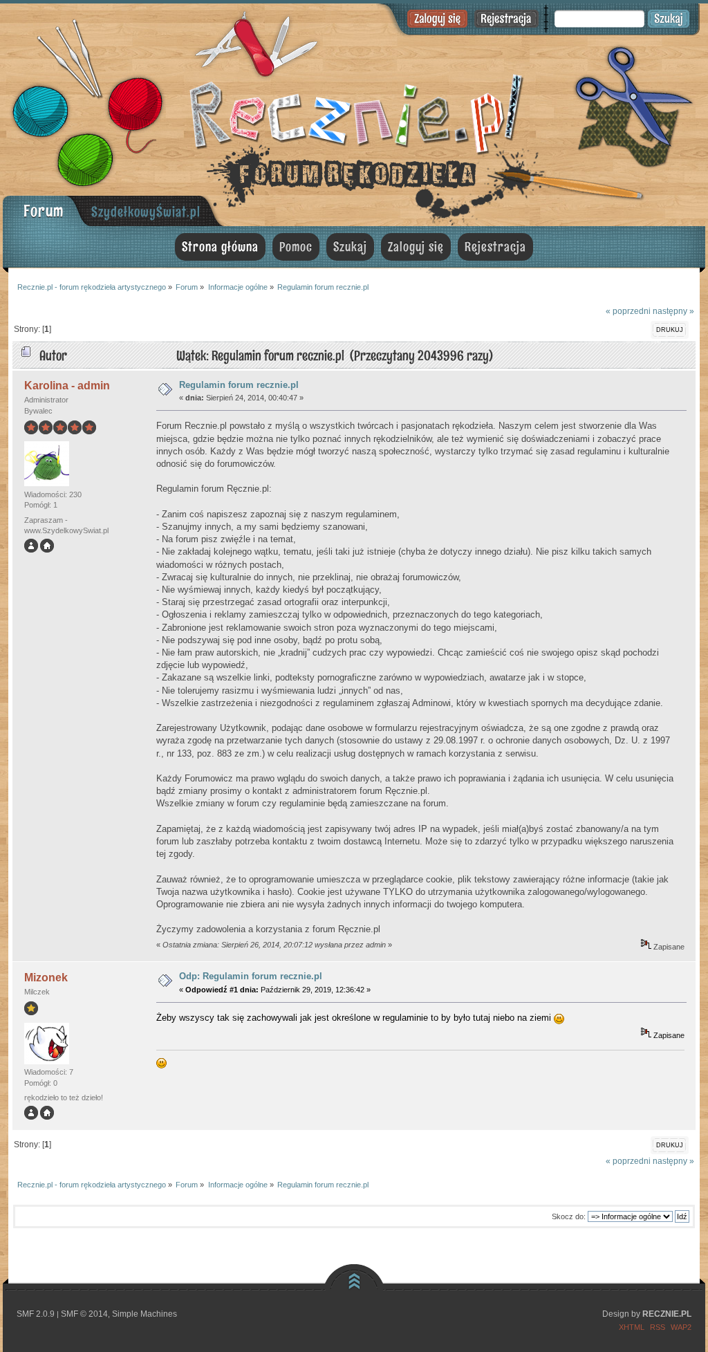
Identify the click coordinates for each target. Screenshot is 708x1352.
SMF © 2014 (84, 1314)
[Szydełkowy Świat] (47, 550)
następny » (673, 310)
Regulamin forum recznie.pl (239, 385)
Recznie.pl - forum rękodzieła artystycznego (354, 112)
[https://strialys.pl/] (47, 1117)
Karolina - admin (67, 385)
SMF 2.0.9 (36, 1314)
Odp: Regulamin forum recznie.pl (250, 976)
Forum (44, 210)
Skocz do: (569, 1216)
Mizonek (46, 977)
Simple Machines (144, 1314)
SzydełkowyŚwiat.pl (146, 212)
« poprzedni (628, 310)
